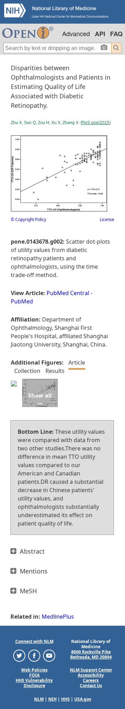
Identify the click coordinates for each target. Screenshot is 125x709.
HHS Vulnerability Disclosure (34, 682)
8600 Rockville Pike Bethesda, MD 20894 (91, 654)
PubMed (22, 301)
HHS (65, 699)
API (100, 33)
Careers (91, 680)
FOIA (34, 675)
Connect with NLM (34, 641)
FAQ (116, 33)
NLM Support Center (91, 670)
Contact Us (91, 685)
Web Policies (34, 670)
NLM (39, 699)
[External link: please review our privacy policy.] (19, 655)
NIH (52, 699)
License (107, 219)
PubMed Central (68, 293)
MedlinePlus (58, 616)
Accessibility (91, 675)
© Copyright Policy (28, 219)
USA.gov (82, 699)
